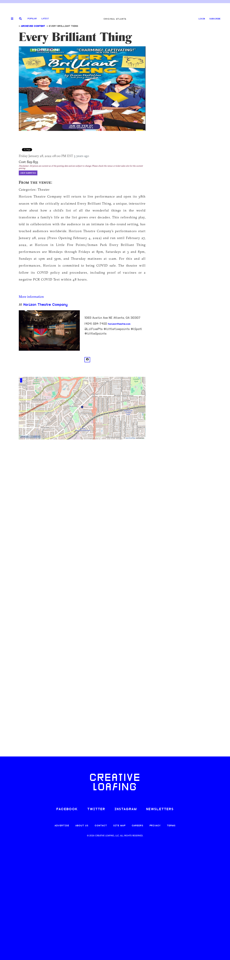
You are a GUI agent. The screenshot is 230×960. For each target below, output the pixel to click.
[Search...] (20, 19)
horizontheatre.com (119, 324)
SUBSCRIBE (215, 19)
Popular (32, 19)
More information (31, 296)
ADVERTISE (62, 826)
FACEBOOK (67, 809)
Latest (45, 19)
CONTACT (101, 826)
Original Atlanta (115, 19)
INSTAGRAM (126, 809)
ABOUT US (81, 826)
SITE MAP (119, 826)
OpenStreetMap (130, 438)
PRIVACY (155, 826)
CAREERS (137, 826)
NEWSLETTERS (160, 809)
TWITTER (96, 809)
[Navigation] (11, 19)
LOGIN (202, 19)
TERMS (171, 826)
